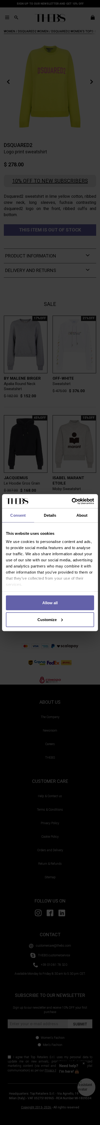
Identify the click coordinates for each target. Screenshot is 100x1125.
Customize (47, 619)
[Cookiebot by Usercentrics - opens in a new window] (72, 501)
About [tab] (82, 515)
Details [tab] (50, 515)
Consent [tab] (18, 515)
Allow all (50, 603)
